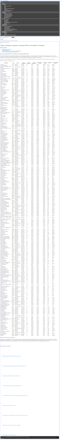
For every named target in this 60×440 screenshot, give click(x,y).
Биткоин (5, 33)
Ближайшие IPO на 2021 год (6, 49)
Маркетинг (5, 23)
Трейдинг (3, 25)
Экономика (4, 12)
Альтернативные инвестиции (8, 10)
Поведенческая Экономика (8, 16)
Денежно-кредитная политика (8, 15)
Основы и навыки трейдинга (8, 26)
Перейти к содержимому (4, 0)
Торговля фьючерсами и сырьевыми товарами (10, 29)
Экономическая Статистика (8, 13)
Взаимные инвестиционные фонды (9, 8)
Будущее (3, 35)
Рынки (5, 6)
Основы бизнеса (6, 19)
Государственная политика (8, 14)
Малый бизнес (6, 21)
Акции (5, 7)
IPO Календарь (4, 24)
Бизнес (3, 18)
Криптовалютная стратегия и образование (10, 34)
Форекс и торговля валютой (8, 30)
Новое (3, 3)
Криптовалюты (4, 32)
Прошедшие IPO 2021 (5, 50)
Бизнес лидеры (6, 20)
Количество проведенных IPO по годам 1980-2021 (10, 51)
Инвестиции (4, 4)
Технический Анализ (7, 27)
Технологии (4, 31)
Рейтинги (3, 11)
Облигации (5, 9)
